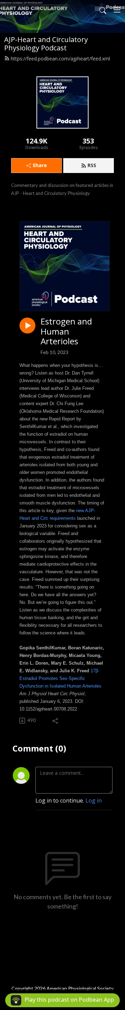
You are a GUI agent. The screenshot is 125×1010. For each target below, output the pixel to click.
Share (40, 165)
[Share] (56, 720)
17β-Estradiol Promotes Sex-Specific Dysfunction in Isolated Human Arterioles (60, 678)
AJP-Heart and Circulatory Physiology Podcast (46, 43)
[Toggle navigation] (117, 9)
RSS (92, 165)
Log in (93, 800)
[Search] (103, 10)
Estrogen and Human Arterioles (66, 331)
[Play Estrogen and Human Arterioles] (27, 326)
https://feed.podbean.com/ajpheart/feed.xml (60, 58)
